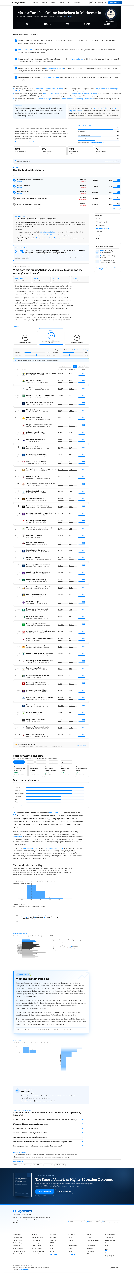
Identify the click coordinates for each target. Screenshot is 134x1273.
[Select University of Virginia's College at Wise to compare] (15, 632)
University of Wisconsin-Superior (38, 587)
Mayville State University (35, 439)
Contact (89, 1237)
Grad (87, 366)
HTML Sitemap (110, 1235)
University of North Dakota (36, 624)
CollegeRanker (18, 3)
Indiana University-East (35, 432)
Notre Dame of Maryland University (39, 697)
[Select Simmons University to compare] (15, 705)
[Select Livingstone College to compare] (15, 447)
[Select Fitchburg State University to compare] (15, 580)
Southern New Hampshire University (84, 94)
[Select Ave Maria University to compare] (15, 388)
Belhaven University (23, 185)
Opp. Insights (109, 1256)
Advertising (90, 1251)
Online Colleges (18, 1243)
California (71, 1235)
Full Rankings (100, 225)
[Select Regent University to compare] (15, 558)
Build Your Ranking (102, 228)
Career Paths (36, 1240)
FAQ (97, 238)
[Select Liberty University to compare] (15, 411)
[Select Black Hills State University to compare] (15, 617)
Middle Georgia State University (38, 572)
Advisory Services (93, 1240)
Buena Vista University (34, 417)
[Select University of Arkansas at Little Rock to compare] (15, 661)
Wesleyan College (32, 602)
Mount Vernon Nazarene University (39, 653)
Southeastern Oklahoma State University (48, 89)
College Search (36, 1246)
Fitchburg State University (36, 580)
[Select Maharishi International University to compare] (15, 529)
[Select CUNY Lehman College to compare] (15, 713)
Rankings (35, 2)
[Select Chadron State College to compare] (15, 536)
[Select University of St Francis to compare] (15, 499)
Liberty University (33, 410)
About (89, 1235)
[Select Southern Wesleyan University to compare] (15, 727)
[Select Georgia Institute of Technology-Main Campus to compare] (15, 470)
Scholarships (36, 1243)
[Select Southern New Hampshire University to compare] (15, 403)
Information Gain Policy (49, 1101)
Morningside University (35, 734)
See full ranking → (116, 209)
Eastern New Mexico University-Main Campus (31, 198)
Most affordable (41, 762)
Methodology (111, 267)
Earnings (81, 366)
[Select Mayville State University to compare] (15, 440)
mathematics (54, 813)
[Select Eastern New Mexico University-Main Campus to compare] (15, 396)
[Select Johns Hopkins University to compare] (15, 551)
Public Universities (19, 1251)
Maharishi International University (39, 528)
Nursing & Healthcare (38, 1251)
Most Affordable (18, 1248)
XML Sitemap (109, 1237)
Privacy (89, 1254)
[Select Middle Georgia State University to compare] (15, 573)
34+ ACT (52, 1251)
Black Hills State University (36, 616)
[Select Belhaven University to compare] (15, 381)
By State (34, 1235)
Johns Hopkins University (54, 68)
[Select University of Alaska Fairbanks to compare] (15, 676)
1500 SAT (53, 1235)
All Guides (53, 1255)
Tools (68, 2)
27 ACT (52, 1248)
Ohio (70, 1248)
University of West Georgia (36, 521)
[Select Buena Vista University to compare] (15, 418)
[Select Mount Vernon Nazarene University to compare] (15, 654)
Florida (70, 1243)
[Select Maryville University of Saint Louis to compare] (15, 425)
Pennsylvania (72, 1246)
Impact (89, 1243)
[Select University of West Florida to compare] (15, 455)
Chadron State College (34, 535)
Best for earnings (19, 762)
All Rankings (17, 1165)
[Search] (91, 2)
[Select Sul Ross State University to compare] (15, 543)
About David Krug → (27, 1101)
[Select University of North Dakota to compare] (15, 624)
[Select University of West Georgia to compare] (15, 521)
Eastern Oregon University (36, 668)
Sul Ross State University (35, 543)
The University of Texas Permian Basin (40, 484)
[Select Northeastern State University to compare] (15, 610)
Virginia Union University (36, 462)
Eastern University (33, 476)
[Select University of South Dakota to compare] (15, 683)
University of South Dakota (36, 683)
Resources (77, 2)
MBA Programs (17, 1240)
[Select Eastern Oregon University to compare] (15, 669)
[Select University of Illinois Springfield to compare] (15, 565)
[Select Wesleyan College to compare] (15, 602)
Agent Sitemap (110, 1240)
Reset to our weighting (81, 350)
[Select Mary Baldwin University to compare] (15, 720)
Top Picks (99, 219)
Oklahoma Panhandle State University (40, 638)
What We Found (101, 222)
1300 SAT (53, 1240)
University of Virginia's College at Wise (40, 631)
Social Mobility (49, 1165)
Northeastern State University (37, 609)
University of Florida (30, 848)
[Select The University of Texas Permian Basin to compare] (15, 484)
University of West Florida (36, 454)
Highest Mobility (60, 1165)
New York (71, 1240)
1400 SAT (53, 1237)
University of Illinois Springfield (38, 565)
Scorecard (108, 1253)
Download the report (45, 1191)
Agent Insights (68, 16)
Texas (70, 1237)
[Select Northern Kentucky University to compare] (15, 506)
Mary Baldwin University (35, 720)
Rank (75, 366)
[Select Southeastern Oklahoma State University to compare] (15, 374)
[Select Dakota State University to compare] (15, 492)
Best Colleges (37, 1165)
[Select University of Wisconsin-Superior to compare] (15, 587)
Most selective (53, 762)
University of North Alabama (36, 690)
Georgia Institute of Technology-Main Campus (77, 99)
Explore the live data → (64, 1191)
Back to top (114, 1267)
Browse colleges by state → (22, 805)
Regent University (33, 557)
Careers (61, 2)
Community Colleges (19, 1254)
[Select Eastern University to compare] (15, 477)
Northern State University (36, 646)
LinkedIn (38, 1101)
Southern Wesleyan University (37, 727)
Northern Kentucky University (37, 506)
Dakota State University (35, 491)
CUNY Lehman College (26, 50)
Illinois (70, 1251)
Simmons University (33, 705)
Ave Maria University (23, 191)
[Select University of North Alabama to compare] (15, 691)
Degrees (53, 2)
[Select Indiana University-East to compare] (15, 433)
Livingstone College (33, 447)
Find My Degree (115, 2)
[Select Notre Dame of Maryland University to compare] (15, 698)
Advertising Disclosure (102, 269)
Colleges (44, 2)
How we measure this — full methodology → (28, 142)
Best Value (16, 1246)
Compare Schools (37, 1254)
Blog (106, 1246)
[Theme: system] (106, 2)
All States (71, 1255)
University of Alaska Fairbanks (37, 675)
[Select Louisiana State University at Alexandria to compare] (15, 514)
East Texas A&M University (36, 594)
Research (90, 1248)
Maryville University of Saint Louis (39, 425)
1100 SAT (52, 1243)
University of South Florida (53, 848)
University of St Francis (35, 498)
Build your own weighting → (97, 142)
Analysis (99, 235)
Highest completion (66, 762)
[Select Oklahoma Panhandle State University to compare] (15, 639)
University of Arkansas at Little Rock (39, 661)
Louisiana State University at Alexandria (41, 513)
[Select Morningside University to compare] (15, 735)
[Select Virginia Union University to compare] (15, 462)
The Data (99, 232)
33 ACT (52, 1246)
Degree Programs (37, 1237)
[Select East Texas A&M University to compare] (15, 595)
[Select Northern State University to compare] (15, 646)
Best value (30, 762)
